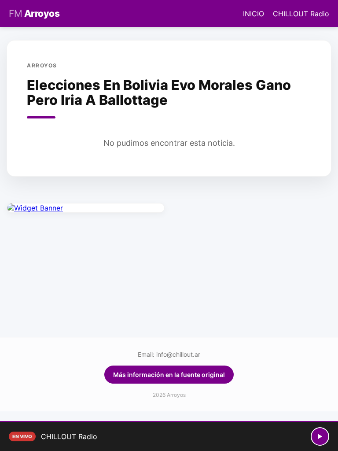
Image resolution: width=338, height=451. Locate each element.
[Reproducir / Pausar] (320, 436)
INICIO (253, 13)
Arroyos (34, 13)
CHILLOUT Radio (301, 13)
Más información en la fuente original (169, 374)
